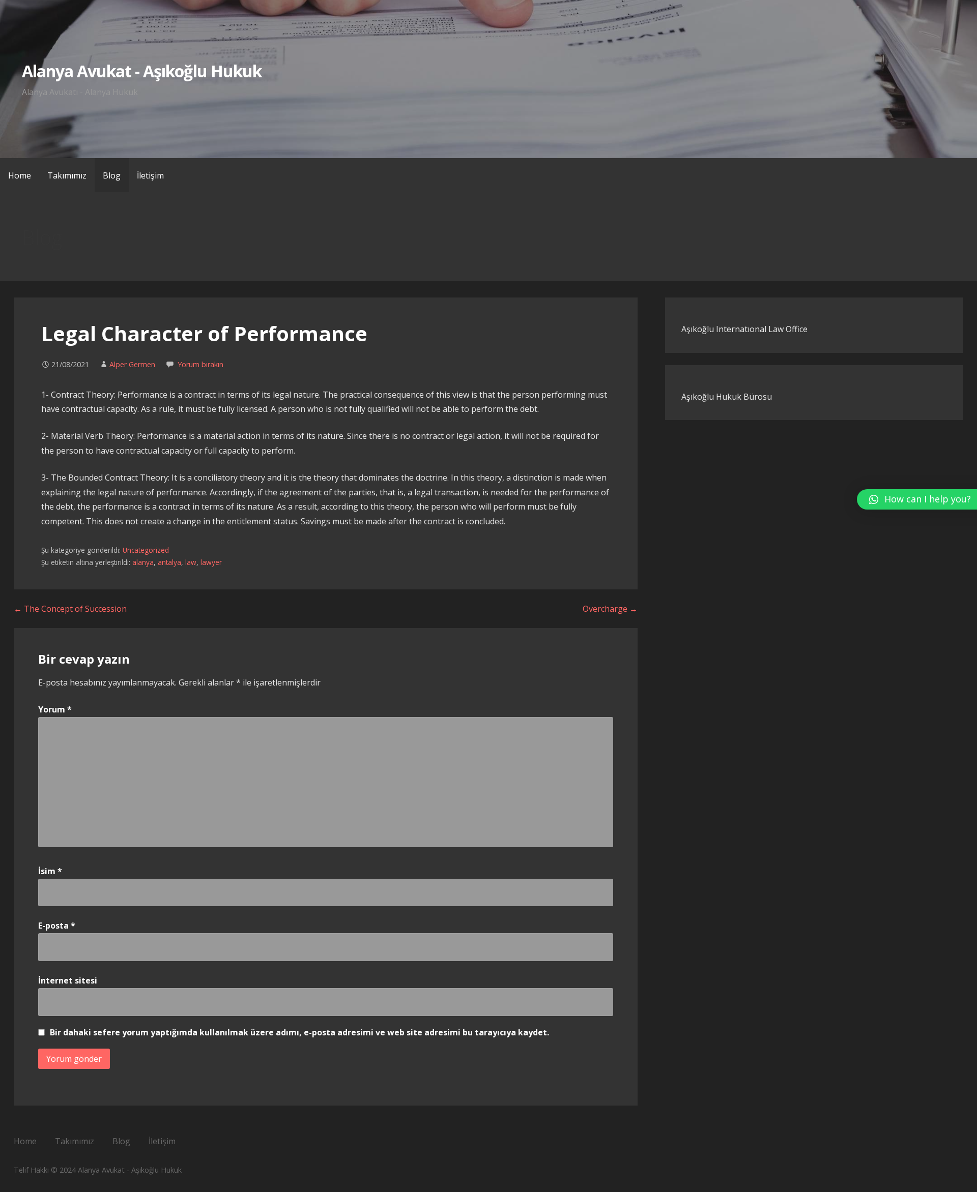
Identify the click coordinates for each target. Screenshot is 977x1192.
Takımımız (67, 175)
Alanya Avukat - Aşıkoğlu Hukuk (142, 71)
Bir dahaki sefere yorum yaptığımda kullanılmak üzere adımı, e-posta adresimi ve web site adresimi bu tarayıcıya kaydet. (299, 1032)
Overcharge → (610, 608)
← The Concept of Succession (70, 608)
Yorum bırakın (200, 364)
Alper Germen (132, 364)
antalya (169, 562)
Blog (112, 175)
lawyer (211, 562)
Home (19, 175)
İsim (50, 871)
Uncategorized (146, 550)
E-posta (56, 925)
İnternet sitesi (67, 980)
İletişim (150, 175)
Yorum (55, 709)
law (190, 562)
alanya (143, 562)
